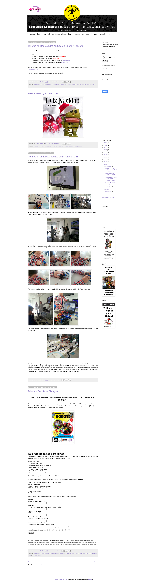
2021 (105, 145)
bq (88, 160)
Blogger (90, 579)
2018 (105, 152)
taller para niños (85, 84)
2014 (105, 161)
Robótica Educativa (76, 84)
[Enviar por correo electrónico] (63, 82)
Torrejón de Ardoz (36, 555)
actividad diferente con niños (41, 84)
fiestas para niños (52, 146)
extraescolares (56, 84)
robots (86, 553)
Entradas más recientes (34, 562)
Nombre (104, 49)
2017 (105, 154)
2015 (105, 159)
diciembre (108, 166)
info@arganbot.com (33, 69)
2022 (105, 143)
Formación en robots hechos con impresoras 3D (53, 156)
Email (103, 53)
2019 (105, 150)
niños (66, 84)
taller (90, 553)
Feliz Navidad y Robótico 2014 (44, 93)
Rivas (69, 84)
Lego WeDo (68, 553)
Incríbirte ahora (66, 60)
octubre (107, 189)
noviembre (108, 187)
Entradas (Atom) (40, 565)
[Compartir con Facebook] (68, 82)
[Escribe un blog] (65, 82)
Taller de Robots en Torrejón (43, 391)
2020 (105, 147)
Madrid (62, 84)
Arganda (50, 84)
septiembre (108, 191)
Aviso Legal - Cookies (61, 579)
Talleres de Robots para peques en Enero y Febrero (55, 46)
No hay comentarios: (54, 81)
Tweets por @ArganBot (108, 197)
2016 (105, 157)
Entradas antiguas (92, 562)
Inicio (64, 562)
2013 (105, 164)
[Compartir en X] (66, 82)
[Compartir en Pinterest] (70, 82)
